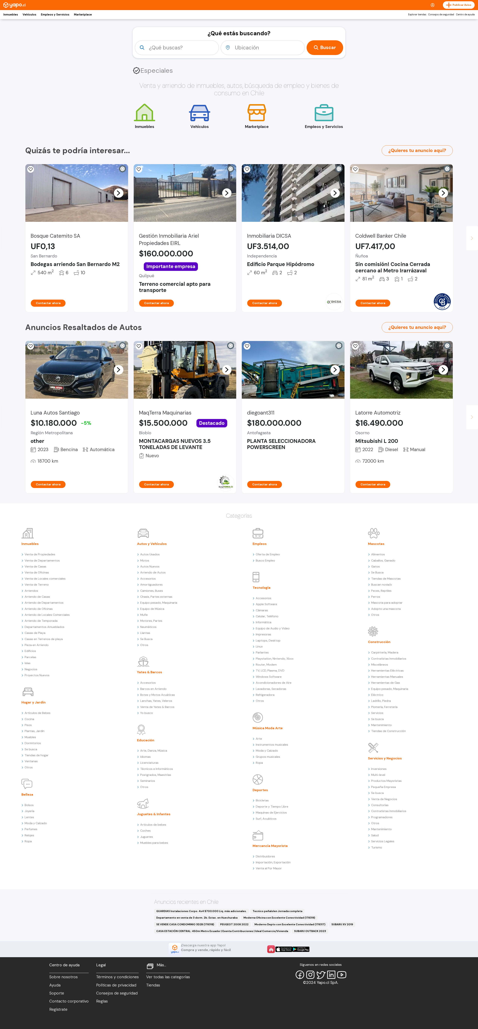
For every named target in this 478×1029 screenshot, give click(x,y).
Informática (263, 622)
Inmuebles (10, 14)
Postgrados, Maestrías (155, 775)
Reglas (102, 1001)
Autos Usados (150, 554)
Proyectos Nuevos (37, 675)
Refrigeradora (265, 695)
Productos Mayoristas (386, 781)
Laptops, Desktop (268, 640)
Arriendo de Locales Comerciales (47, 615)
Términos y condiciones (117, 977)
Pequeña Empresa (383, 787)
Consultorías (380, 805)
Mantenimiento (381, 725)
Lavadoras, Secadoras (271, 689)
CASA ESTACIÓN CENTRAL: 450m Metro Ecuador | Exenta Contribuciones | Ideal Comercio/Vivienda (222, 931)
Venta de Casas (35, 566)
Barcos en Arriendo (153, 689)
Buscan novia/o (381, 585)
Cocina (29, 719)
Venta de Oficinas (37, 572)
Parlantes (262, 652)
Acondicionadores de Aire (273, 683)
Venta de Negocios (384, 799)
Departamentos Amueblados (44, 627)
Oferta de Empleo (268, 554)
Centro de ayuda (465, 14)
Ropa (28, 841)
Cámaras (262, 610)
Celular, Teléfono (267, 616)
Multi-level (378, 775)
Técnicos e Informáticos (156, 769)
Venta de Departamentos (42, 560)
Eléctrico (377, 695)
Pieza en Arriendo (37, 645)
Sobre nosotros (63, 977)
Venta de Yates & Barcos (157, 707)
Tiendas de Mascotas (386, 579)
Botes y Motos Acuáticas (157, 695)
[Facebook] (300, 974)
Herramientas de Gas (385, 683)
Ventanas (31, 761)
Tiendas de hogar (37, 755)
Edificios (30, 651)
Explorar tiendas (417, 14)
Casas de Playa (35, 633)
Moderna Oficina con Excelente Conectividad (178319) (279, 917)
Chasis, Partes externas (156, 597)
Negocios (31, 669)
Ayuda (54, 985)
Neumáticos (148, 627)
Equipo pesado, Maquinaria (158, 603)
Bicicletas (262, 800)
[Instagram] (310, 974)
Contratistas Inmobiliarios (388, 659)
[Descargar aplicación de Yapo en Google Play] (300, 949)
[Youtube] (341, 974)
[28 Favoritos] (247, 169)
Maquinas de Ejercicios (271, 812)
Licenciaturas (149, 763)
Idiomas (145, 757)
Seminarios (147, 781)
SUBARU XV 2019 (342, 924)
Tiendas (153, 985)
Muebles (30, 737)
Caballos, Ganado (383, 560)
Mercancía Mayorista (270, 846)
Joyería (29, 811)
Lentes (29, 817)
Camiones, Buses (151, 591)
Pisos (28, 725)
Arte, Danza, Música (153, 751)
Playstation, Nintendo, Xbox (275, 659)
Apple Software (266, 604)
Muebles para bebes (154, 843)
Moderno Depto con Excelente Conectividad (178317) (289, 924)
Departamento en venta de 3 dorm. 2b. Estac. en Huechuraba (197, 917)
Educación (145, 740)
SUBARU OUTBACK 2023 (310, 931)
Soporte (56, 993)
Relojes (29, 835)
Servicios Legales (382, 841)
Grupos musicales (268, 757)
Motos (144, 560)
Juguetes (146, 837)
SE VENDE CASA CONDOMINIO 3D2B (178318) (185, 924)
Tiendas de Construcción (388, 731)
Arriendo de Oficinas (39, 609)
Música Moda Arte (268, 728)
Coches (145, 831)
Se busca (31, 749)
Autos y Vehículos (152, 544)
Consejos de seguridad (441, 14)
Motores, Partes (151, 621)
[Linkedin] (331, 974)
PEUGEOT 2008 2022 (234, 924)
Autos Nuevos (149, 566)
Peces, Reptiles (381, 591)
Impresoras (263, 634)
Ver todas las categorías (168, 977)
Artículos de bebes (153, 825)
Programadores (381, 817)
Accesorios (148, 579)
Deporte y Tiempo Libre (272, 806)
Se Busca (146, 639)
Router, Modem (266, 665)
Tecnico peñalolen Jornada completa (277, 911)
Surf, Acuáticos (266, 819)
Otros (29, 767)
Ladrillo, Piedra (381, 701)
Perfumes (31, 829)
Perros (375, 597)
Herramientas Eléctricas (387, 671)
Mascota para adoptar (387, 603)
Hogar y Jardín (33, 702)
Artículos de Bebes (37, 713)
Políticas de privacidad (116, 985)
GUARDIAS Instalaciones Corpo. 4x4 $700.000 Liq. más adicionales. (201, 911)
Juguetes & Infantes (153, 814)
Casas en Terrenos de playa (44, 639)
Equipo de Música (152, 609)
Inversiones (379, 769)
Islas (27, 663)
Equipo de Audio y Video (273, 628)
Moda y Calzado (36, 823)
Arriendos (31, 591)
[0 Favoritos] (139, 169)
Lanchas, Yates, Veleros (156, 701)
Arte (259, 739)
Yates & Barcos (149, 672)
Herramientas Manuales (387, 677)
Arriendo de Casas (37, 597)
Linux (259, 646)
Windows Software (269, 677)
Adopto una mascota (386, 609)
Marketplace (83, 14)
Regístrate (58, 1009)
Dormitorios (33, 743)
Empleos (260, 544)
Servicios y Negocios (385, 758)
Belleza (27, 794)
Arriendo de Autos (153, 572)
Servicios (377, 713)
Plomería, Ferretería (384, 707)
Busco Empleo (265, 560)
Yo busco (146, 713)
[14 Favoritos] (30, 169)
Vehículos (29, 14)
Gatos (375, 566)
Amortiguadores (151, 585)
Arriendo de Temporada (41, 621)
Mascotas (376, 544)
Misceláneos (379, 665)
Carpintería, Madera (384, 652)
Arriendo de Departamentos (44, 603)
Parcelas (30, 657)
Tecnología (262, 587)
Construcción (379, 642)
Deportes (260, 790)
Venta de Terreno (37, 585)
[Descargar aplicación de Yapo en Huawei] (271, 949)
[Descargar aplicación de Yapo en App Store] (283, 949)
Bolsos (29, 805)
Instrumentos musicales (272, 745)
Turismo (376, 847)
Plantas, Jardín (34, 731)
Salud (375, 835)
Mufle (144, 615)
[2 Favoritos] (355, 346)
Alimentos (378, 554)
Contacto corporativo (69, 1001)
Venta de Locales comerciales (45, 579)
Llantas (145, 633)
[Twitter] (321, 974)
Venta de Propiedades (40, 554)
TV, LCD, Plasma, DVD (270, 671)
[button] (118, 193)
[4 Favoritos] (139, 346)
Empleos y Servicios (55, 14)
